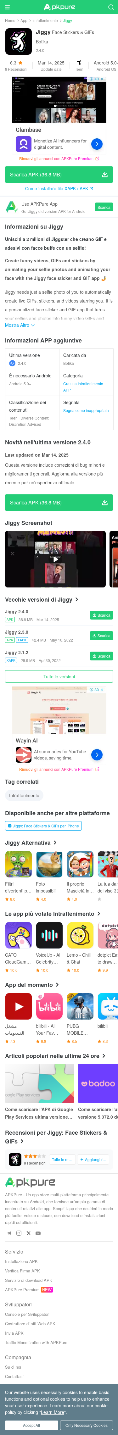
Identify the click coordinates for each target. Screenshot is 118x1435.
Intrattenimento (45, 20)
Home (10, 20)
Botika (42, 41)
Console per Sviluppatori (27, 1314)
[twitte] (28, 1234)
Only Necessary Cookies (86, 1425)
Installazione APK (21, 1261)
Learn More (52, 1412)
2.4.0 (22, 363)
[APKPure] (59, 7)
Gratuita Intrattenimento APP (83, 386)
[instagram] (19, 1234)
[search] (111, 7)
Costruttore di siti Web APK (30, 1324)
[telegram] (9, 1234)
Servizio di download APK (28, 1280)
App (23, 20)
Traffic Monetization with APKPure (36, 1342)
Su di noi (13, 1367)
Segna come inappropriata (86, 410)
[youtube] (38, 1234)
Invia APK (14, 1333)
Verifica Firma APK (22, 1271)
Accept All (31, 1425)
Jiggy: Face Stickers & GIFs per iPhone (46, 825)
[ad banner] (59, 115)
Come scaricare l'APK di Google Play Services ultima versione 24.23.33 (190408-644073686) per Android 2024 (39, 1113)
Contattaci (14, 1376)
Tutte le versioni (59, 676)
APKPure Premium (22, 1290)
